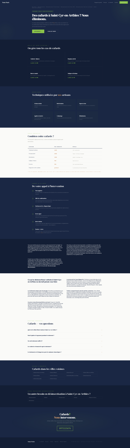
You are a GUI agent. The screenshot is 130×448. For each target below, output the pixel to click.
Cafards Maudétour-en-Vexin (72, 375)
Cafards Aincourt (69, 372)
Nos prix (105, 2)
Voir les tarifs (52, 31)
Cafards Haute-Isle (87, 375)
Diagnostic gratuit (98, 2)
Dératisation (31, 400)
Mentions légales (63, 441)
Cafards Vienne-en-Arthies (38, 372)
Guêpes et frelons (92, 397)
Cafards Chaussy (53, 378)
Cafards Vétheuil (53, 372)
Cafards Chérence (53, 375)
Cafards (45, 397)
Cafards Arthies (36, 375)
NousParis (5, 2)
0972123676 (65, 428)
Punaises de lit (62, 397)
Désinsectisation (32, 397)
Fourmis (75, 397)
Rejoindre (56, 441)
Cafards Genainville (37, 378)
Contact (116, 2)
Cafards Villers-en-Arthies (88, 372)
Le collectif (110, 2)
